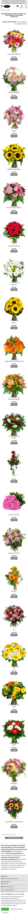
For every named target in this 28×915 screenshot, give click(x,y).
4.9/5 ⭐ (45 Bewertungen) (7, 890)
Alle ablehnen (5, 912)
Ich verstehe (5, 909)
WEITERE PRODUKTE (14, 838)
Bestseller (13, 22)
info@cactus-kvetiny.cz (7, 886)
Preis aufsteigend (21, 22)
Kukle (8, 10)
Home (2, 10)
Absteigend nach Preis (21, 24)
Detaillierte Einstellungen (17, 909)
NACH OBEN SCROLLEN (9, 834)
